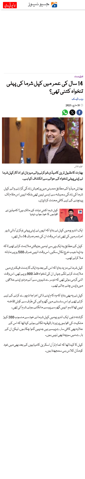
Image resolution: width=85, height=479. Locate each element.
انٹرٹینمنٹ (78, 76)
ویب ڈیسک (77, 99)
